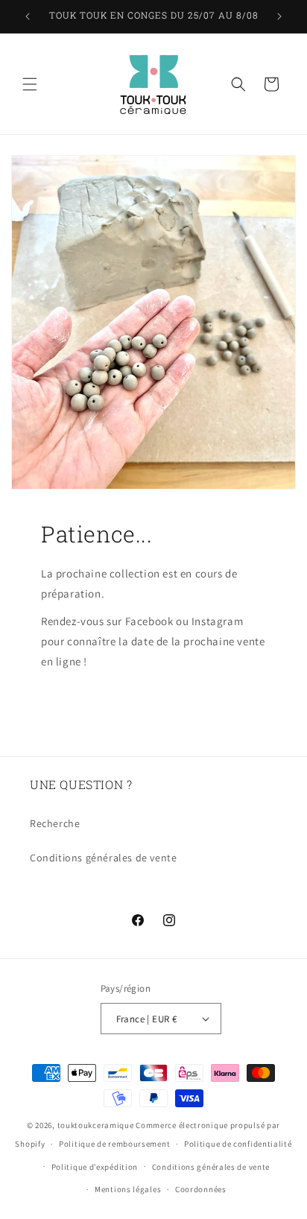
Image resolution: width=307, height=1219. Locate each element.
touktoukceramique (95, 1125)
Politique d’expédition (94, 1167)
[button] (29, 84)
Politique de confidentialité (238, 1144)
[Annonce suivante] (279, 16)
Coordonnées (201, 1189)
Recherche (55, 823)
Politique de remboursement (114, 1144)
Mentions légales (128, 1189)
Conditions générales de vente (103, 857)
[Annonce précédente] (27, 16)
